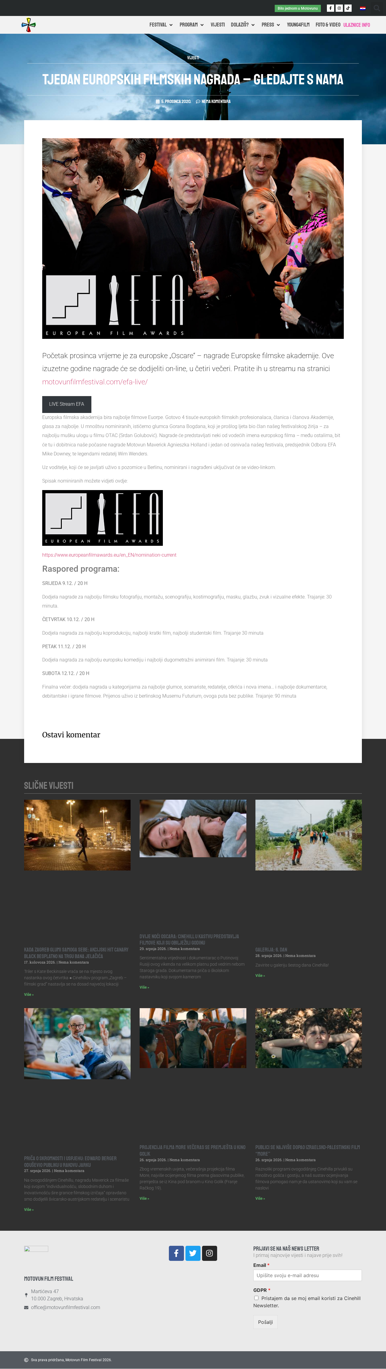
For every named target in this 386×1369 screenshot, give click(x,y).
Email (261, 1265)
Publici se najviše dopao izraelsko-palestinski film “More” (307, 1150)
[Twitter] (193, 1253)
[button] (377, 8)
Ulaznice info (356, 25)
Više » (29, 994)
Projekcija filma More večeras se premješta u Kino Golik (192, 1150)
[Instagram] (339, 8)
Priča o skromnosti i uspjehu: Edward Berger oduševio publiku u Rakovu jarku (70, 1161)
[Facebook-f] (330, 8)
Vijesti (193, 58)
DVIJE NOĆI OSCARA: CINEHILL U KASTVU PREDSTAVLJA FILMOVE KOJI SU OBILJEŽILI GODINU (189, 939)
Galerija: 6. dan (271, 949)
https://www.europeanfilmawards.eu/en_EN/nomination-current (109, 555)
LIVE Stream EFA (66, 404)
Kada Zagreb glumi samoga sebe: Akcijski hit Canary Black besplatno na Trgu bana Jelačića (76, 953)
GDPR (262, 1290)
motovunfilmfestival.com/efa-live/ (95, 382)
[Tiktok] (348, 8)
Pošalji (265, 1322)
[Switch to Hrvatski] (363, 8)
